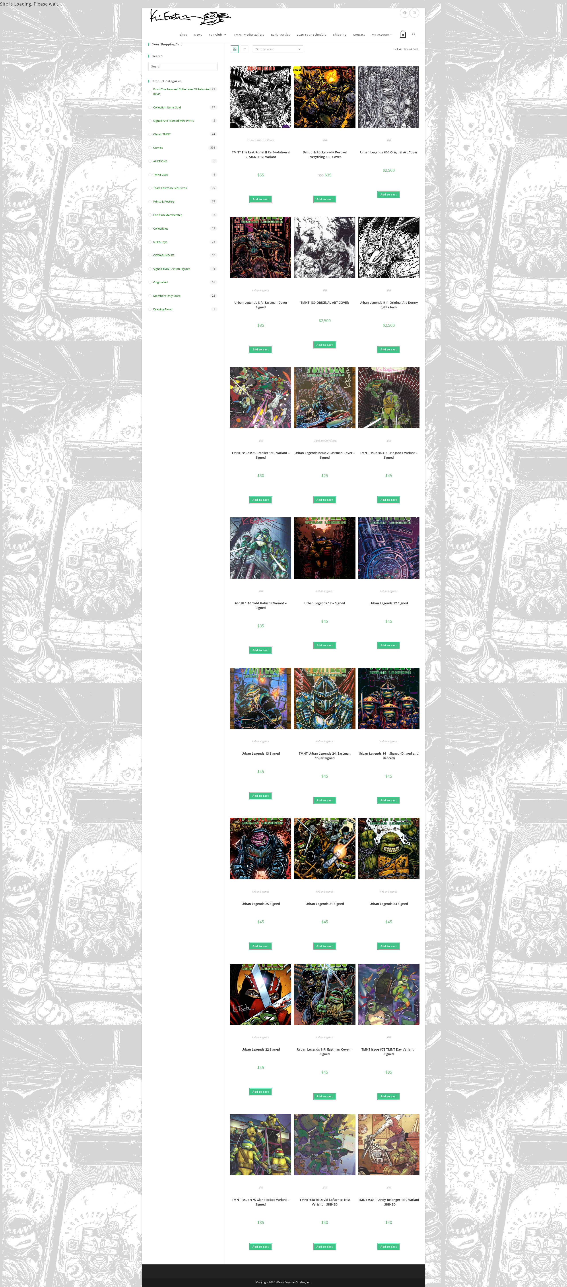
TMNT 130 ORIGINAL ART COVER (325, 302)
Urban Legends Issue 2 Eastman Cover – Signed (325, 455)
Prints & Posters (163, 201)
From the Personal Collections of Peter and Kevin (182, 91)
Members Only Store (324, 441)
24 (410, 49)
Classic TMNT (162, 134)
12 (405, 49)
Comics (251, 140)
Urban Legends (260, 290)
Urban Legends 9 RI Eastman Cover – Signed (324, 1051)
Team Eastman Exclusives (170, 188)
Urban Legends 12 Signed (389, 603)
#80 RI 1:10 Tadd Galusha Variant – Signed (261, 605)
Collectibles (160, 228)
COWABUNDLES (163, 255)
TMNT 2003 (160, 175)
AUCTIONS (160, 161)
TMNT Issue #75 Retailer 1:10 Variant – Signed (261, 455)
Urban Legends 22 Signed (261, 1049)
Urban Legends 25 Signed (261, 904)
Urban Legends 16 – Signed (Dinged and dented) (389, 755)
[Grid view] (235, 49)
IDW (324, 140)
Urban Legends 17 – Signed (324, 603)
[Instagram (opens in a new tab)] (414, 13)
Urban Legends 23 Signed (389, 904)
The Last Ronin (265, 140)
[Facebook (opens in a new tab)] (405, 13)
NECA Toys (160, 242)
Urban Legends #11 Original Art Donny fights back (388, 304)
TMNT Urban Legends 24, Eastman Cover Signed (325, 755)
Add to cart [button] (260, 199)
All (416, 49)
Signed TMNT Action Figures (171, 269)
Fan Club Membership (167, 215)
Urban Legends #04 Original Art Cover (388, 152)
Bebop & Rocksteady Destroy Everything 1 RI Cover (325, 154)
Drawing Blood (163, 309)
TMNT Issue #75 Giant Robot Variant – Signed (260, 1202)
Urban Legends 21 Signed (325, 904)
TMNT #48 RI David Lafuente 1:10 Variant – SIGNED (325, 1202)
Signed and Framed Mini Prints (173, 121)
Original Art (160, 282)
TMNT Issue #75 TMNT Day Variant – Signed (388, 1051)
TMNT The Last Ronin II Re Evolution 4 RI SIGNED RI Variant (261, 154)
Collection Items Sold (167, 107)
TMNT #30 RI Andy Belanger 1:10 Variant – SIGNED (388, 1202)
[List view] (244, 49)
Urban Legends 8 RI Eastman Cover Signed (260, 304)
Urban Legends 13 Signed (261, 753)
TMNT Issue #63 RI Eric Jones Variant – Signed (388, 455)
